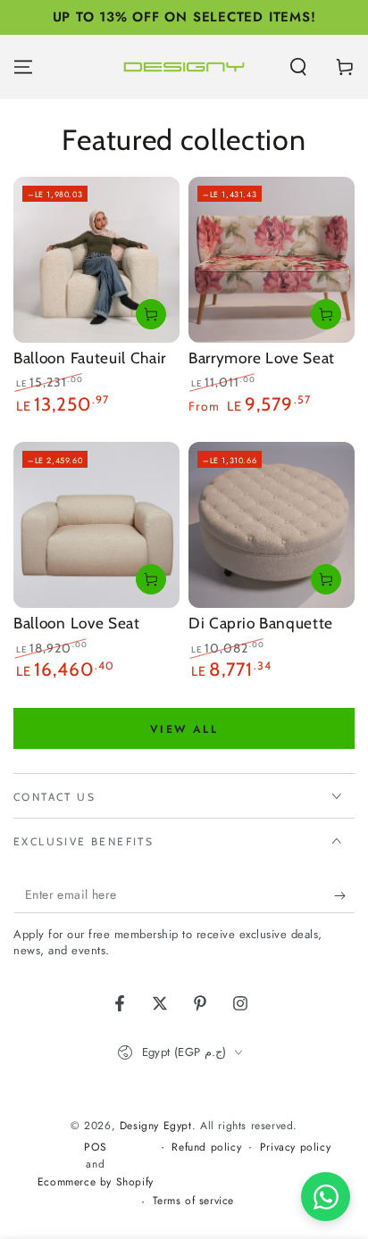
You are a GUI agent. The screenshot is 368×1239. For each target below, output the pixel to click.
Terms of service (194, 1201)
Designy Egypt (156, 1126)
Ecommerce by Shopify (96, 1182)
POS (95, 1147)
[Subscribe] (344, 895)
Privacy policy (295, 1147)
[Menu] (23, 67)
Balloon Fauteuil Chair (89, 357)
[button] (298, 67)
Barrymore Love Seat (261, 357)
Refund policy (206, 1147)
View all (184, 729)
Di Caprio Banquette (260, 622)
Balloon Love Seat (76, 622)
